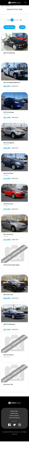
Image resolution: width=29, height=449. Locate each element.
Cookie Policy (14, 413)
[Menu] (25, 2)
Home (2, 5)
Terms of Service (14, 415)
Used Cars (7, 5)
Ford (12, 5)
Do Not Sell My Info (14, 417)
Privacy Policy (14, 411)
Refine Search (10, 27)
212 (21, 20)
